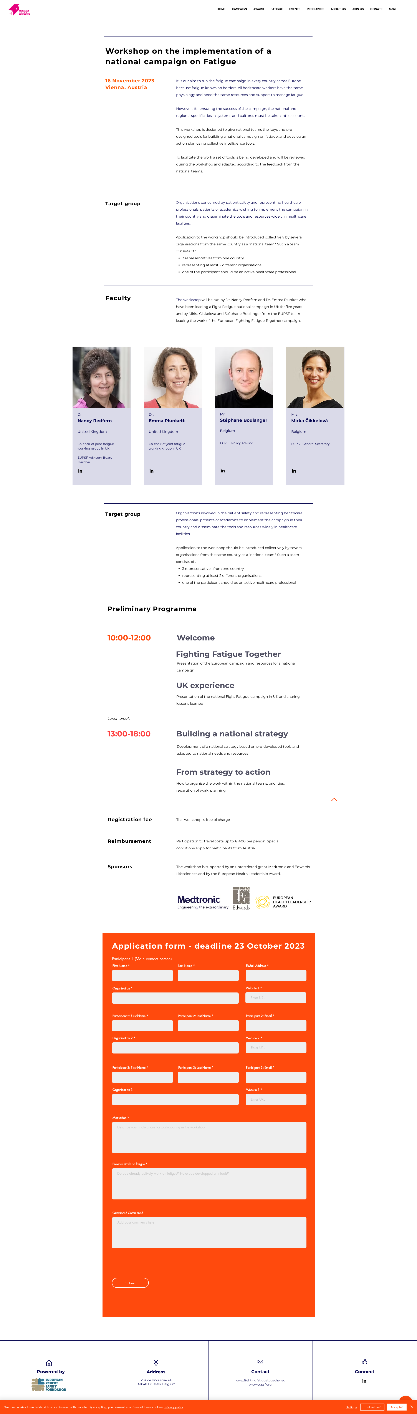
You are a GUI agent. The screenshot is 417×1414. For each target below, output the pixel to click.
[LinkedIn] (80, 470)
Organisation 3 (123, 1089)
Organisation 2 (123, 1038)
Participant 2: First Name (129, 1015)
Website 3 (253, 1089)
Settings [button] (351, 1407)
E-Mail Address (256, 965)
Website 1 (252, 988)
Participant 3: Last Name (194, 1067)
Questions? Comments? (128, 1212)
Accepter (397, 1407)
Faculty (118, 298)
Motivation (119, 1117)
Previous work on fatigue (129, 1164)
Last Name (185, 965)
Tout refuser (372, 1407)
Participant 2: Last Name (194, 1015)
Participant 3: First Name (129, 1067)
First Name (120, 965)
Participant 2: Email (259, 1015)
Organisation (121, 988)
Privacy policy (173, 1407)
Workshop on (135, 51)
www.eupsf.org (260, 1384)
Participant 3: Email (259, 1067)
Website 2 (253, 1038)
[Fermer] (411, 1407)
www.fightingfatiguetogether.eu (260, 1380)
